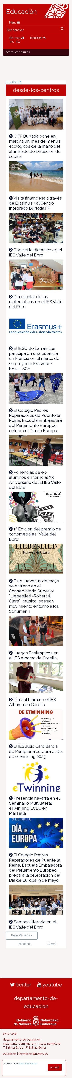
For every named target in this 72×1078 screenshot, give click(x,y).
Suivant (51, 943)
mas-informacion (28, 1063)
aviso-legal (10, 1033)
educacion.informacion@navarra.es (25, 1053)
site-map (15, 37)
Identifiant (36, 37)
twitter (23, 985)
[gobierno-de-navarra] (36, 1020)
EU (18, 41)
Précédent (23, 943)
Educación (21, 11)
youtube (51, 985)
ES (12, 41)
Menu (13, 22)
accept (54, 1067)
